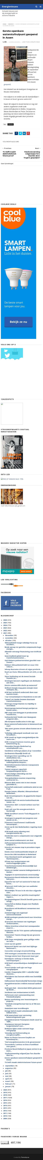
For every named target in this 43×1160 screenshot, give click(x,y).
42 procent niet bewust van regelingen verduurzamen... (20, 923)
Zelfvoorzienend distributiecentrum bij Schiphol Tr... (20, 844)
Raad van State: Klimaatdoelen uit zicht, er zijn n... (23, 673)
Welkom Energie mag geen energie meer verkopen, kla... (21, 689)
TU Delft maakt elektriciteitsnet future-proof (23, 1062)
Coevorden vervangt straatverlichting (20, 951)
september (9, 1066)
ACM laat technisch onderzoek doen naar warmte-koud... (21, 693)
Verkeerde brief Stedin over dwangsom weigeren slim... (20, 718)
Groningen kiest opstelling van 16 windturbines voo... (18, 757)
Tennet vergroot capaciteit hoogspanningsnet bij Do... (16, 770)
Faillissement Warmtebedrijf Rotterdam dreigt (23, 981)
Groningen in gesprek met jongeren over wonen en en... (21, 819)
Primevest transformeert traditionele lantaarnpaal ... (20, 823)
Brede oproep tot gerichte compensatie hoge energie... (23, 648)
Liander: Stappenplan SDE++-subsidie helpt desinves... (22, 973)
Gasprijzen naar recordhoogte (17, 1008)
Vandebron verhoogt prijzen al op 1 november (23, 751)
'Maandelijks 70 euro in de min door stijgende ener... (23, 891)
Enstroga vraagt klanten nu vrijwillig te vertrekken (20, 705)
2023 (5, 628)
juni (6, 1073)
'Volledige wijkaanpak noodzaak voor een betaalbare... (21, 734)
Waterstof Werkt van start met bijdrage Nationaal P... (21, 947)
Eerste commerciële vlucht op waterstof (21, 685)
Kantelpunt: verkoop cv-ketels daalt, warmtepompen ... (19, 960)
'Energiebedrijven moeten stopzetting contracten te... (20, 779)
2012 (5, 1111)
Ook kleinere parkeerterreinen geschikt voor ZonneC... (23, 661)
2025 (5, 623)
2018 (5, 1095)
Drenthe (11, 24)
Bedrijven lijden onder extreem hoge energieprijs (19, 1030)
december (9, 635)
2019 (5, 1092)
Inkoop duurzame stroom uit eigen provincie (22, 669)
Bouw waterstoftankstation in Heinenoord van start (23, 725)
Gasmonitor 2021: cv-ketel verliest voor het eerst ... (22, 806)
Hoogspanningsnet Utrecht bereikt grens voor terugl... (23, 900)
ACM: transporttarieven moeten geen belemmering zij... (20, 743)
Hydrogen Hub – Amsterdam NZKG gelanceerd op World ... (23, 989)
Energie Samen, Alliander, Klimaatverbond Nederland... (21, 792)
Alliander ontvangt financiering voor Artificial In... (23, 653)
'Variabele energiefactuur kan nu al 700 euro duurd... (22, 1005)
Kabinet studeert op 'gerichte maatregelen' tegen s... (22, 896)
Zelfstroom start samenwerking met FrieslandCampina (19, 996)
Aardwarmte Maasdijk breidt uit (17, 753)
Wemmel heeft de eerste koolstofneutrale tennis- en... (22, 801)
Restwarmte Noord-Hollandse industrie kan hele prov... (22, 878)
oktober (8, 640)
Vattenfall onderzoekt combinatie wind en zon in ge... (23, 788)
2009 (5, 1118)
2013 (5, 1108)
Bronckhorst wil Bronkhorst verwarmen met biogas (22, 909)
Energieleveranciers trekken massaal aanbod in (23, 984)
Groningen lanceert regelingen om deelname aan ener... (23, 682)
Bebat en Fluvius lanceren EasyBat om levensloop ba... (20, 1038)
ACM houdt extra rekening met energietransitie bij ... (17, 832)
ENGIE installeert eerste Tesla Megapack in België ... (22, 815)
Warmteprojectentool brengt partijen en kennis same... (21, 709)
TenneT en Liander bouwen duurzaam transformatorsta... (20, 700)
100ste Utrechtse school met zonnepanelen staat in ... (22, 927)
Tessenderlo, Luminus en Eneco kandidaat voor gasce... (21, 1045)
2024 (5, 625)
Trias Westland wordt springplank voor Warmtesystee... (20, 858)
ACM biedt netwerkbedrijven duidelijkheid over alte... (23, 964)
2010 (5, 1116)
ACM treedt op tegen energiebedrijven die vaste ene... (21, 738)
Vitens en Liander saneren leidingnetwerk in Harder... (22, 871)
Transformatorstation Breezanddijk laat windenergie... (21, 867)
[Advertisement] (17, 380)
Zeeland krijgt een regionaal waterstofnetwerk (16, 914)
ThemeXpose (25, 1157)
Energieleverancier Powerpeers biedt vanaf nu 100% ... (23, 1021)
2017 (5, 1098)
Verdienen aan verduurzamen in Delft (20, 992)
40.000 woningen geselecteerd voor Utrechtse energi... (23, 918)
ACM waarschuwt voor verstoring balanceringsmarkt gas (18, 1016)
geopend (7, 84)
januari (8, 1086)
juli (6, 1071)
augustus (9, 1068)
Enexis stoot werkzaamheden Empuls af (21, 852)
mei (7, 1076)
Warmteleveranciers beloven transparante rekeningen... (22, 766)
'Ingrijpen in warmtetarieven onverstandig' (22, 875)
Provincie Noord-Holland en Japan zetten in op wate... (23, 1050)
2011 (5, 1113)
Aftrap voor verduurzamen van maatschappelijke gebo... (17, 862)
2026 (5, 620)
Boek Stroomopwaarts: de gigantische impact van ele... (23, 797)
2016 (5, 1100)
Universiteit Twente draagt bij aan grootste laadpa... (22, 936)
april (7, 1079)
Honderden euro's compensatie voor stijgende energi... (23, 837)
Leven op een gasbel (13, 944)
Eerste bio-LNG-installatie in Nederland (20, 854)
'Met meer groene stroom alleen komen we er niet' (23, 729)
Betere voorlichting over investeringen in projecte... (21, 1000)
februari (8, 1084)
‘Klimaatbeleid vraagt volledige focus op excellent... (21, 644)
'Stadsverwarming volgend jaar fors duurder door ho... (22, 1054)
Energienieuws (10, 6)
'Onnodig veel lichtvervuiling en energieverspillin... (17, 1034)
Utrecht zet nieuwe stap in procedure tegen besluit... (22, 848)
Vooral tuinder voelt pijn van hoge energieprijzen (18, 968)
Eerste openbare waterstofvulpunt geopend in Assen (23, 1059)
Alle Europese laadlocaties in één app (20, 722)
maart (8, 1081)
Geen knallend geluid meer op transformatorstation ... (17, 657)
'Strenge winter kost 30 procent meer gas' (22, 956)
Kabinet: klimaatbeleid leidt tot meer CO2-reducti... (22, 666)
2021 (5, 633)
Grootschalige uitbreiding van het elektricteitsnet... (18, 775)
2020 (5, 1090)
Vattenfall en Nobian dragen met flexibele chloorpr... (22, 905)
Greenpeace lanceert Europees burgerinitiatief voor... (17, 1025)
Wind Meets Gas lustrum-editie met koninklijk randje (23, 977)
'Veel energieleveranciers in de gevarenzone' (23, 1042)
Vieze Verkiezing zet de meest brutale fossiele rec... (20, 677)
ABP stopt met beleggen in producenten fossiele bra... (21, 714)
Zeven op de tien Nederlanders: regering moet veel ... (23, 828)
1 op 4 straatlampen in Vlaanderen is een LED (23, 697)
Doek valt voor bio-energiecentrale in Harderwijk (20, 810)
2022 (5, 630)
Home (4, 24)
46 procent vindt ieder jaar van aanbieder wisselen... (21, 887)
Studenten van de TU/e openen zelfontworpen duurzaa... (23, 931)
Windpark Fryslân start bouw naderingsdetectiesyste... (16, 761)
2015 (5, 1103)
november (9, 638)
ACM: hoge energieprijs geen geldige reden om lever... (22, 940)
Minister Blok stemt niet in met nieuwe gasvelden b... (20, 783)
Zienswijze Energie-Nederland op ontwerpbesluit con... (18, 747)
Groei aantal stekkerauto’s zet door (19, 840)
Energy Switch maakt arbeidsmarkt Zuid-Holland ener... (21, 1012)
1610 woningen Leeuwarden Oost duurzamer (22, 954)
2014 (5, 1105)
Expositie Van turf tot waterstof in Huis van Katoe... (22, 883)
